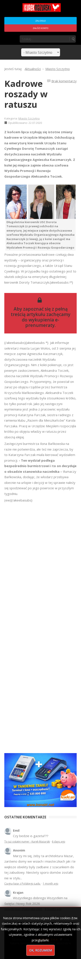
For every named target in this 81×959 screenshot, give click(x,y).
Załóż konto (40, 28)
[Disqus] (40, 564)
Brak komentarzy (64, 81)
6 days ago (58, 841)
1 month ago (50, 883)
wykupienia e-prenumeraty (42, 322)
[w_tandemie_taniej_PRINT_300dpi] (40, 779)
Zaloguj (40, 21)
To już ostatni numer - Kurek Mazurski (27, 841)
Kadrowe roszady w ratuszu (26, 93)
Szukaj (73, 39)
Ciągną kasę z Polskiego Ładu (22, 883)
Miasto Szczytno (29, 118)
